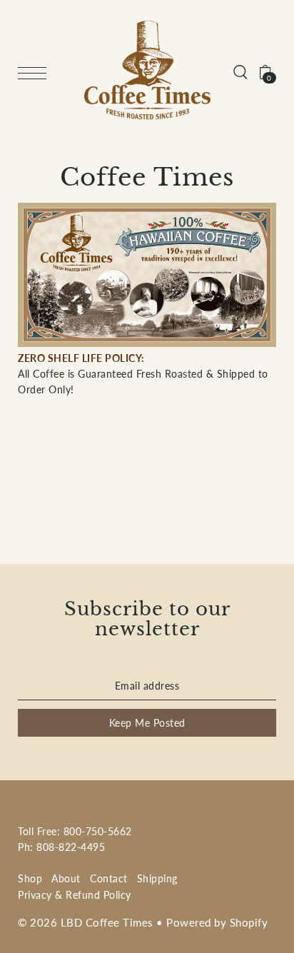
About (66, 878)
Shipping (157, 878)
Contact (109, 878)
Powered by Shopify (217, 922)
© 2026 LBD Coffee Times (85, 922)
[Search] (240, 71)
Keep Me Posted (147, 723)
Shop (30, 878)
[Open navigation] (36, 72)
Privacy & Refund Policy (74, 895)
